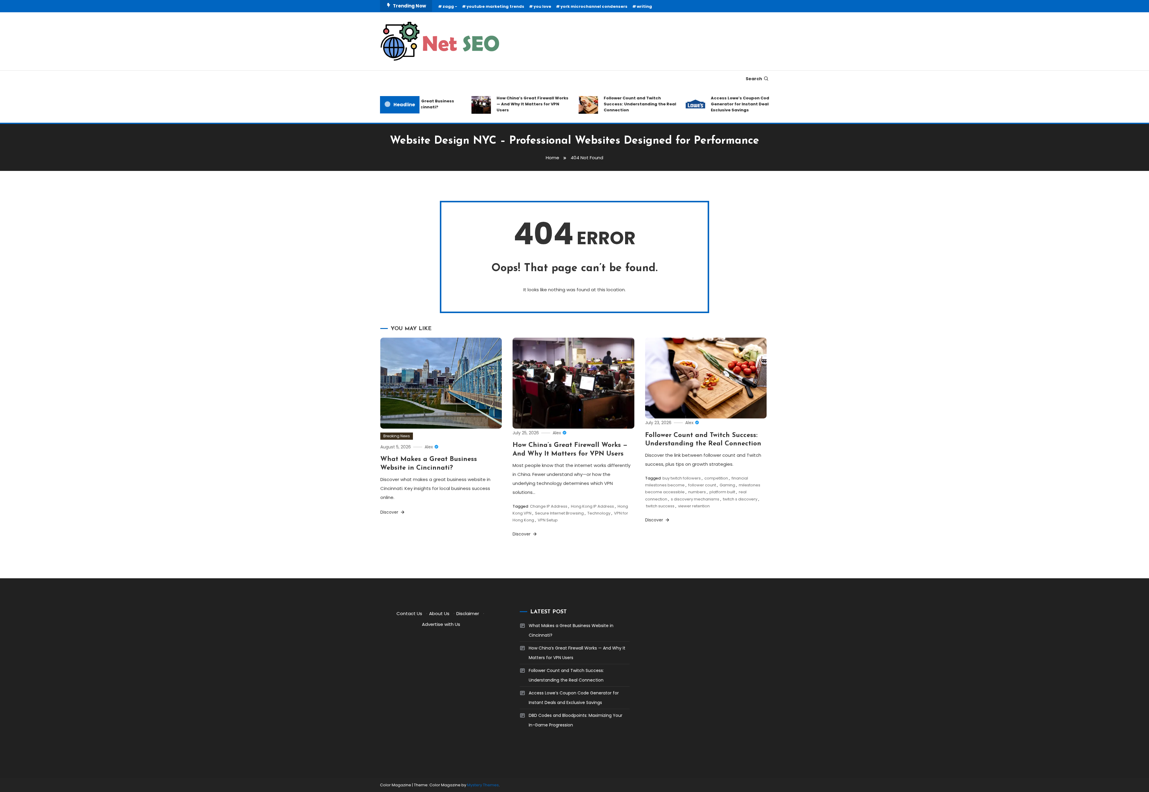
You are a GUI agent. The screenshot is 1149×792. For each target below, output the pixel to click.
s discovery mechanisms (695, 499)
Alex (429, 447)
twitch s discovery (740, 499)
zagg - (450, 6)
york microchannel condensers (593, 6)
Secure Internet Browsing (559, 513)
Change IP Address (548, 506)
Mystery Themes (483, 785)
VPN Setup (548, 520)
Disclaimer (467, 613)
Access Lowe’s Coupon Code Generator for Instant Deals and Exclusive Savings (730, 104)
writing (644, 6)
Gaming (727, 485)
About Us (439, 613)
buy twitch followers (681, 478)
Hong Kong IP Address (592, 506)
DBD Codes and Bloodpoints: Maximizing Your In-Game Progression (575, 720)
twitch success (660, 506)
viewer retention (694, 506)
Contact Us (409, 613)
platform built (722, 492)
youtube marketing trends (495, 6)
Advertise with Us (441, 624)
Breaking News (396, 436)
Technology (598, 513)
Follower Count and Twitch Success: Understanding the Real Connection (625, 104)
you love (542, 6)
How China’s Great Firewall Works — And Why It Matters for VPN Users (517, 104)
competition (716, 478)
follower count (702, 485)
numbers (697, 492)
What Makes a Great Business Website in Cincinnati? (571, 630)
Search (754, 79)
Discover (389, 512)
